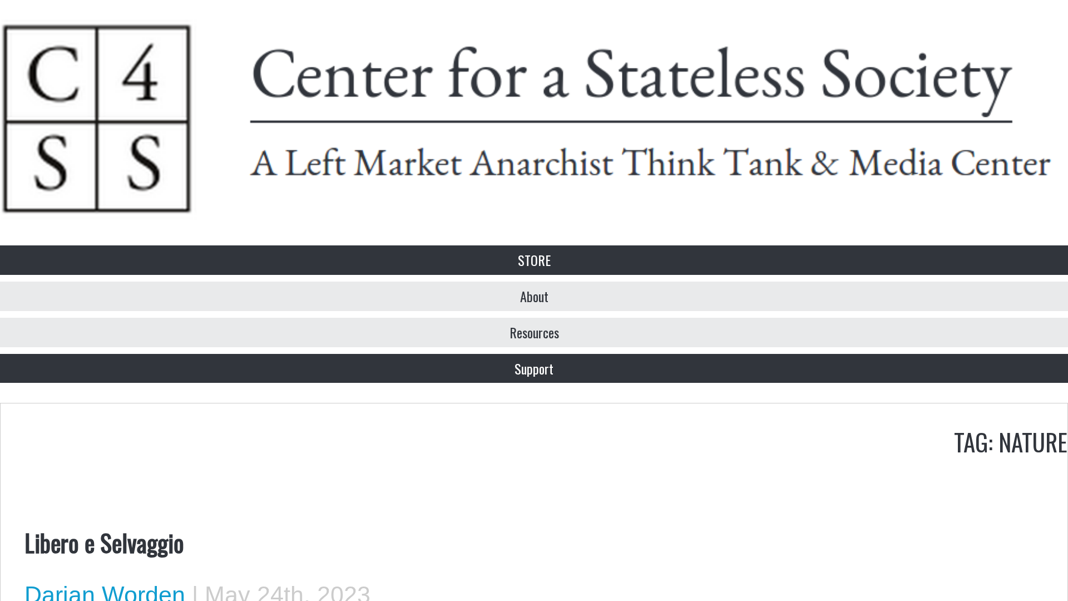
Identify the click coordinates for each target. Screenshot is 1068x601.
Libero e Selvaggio (104, 542)
